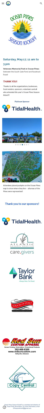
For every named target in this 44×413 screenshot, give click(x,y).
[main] (22, 66)
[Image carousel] (22, 131)
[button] (3, 3)
